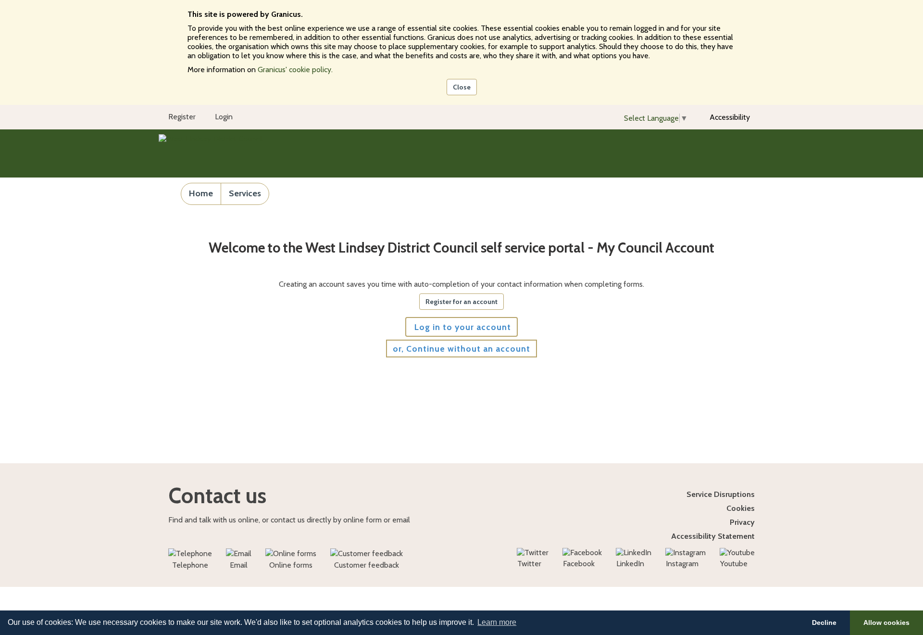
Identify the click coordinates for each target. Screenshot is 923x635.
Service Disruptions (720, 494)
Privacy (742, 522)
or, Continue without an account (461, 348)
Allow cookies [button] (886, 622)
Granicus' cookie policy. (295, 69)
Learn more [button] (496, 622)
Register (182, 116)
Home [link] (201, 193)
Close (462, 87)
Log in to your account (461, 327)
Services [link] (245, 193)
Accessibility (730, 117)
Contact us (217, 495)
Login (224, 116)
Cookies (740, 508)
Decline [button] (824, 622)
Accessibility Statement (713, 536)
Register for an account (461, 301)
